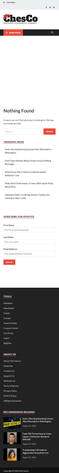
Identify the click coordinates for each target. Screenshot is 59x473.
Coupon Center (11, 328)
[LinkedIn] (54, 7)
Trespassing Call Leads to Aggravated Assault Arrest (35, 451)
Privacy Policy (10, 390)
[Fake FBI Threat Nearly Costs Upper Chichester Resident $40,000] (12, 434)
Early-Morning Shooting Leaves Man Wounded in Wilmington (38, 420)
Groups (7, 318)
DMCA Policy (10, 395)
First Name (8, 225)
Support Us (9, 376)
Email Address (10, 249)
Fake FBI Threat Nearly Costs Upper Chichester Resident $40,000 (37, 436)
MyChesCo (24, 471)
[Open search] (52, 32)
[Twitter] (50, 7)
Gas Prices (8, 333)
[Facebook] (46, 7)
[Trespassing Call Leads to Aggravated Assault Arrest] (12, 450)
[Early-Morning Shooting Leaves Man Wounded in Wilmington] (12, 418)
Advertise (8, 366)
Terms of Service (11, 385)
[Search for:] (29, 131)
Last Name (8, 237)
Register (7, 343)
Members (8, 303)
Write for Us (9, 381)
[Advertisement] (29, 71)
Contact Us (9, 371)
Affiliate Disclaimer (13, 400)
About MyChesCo (12, 361)
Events (7, 313)
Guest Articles (10, 323)
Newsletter (9, 308)
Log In (6, 338)
